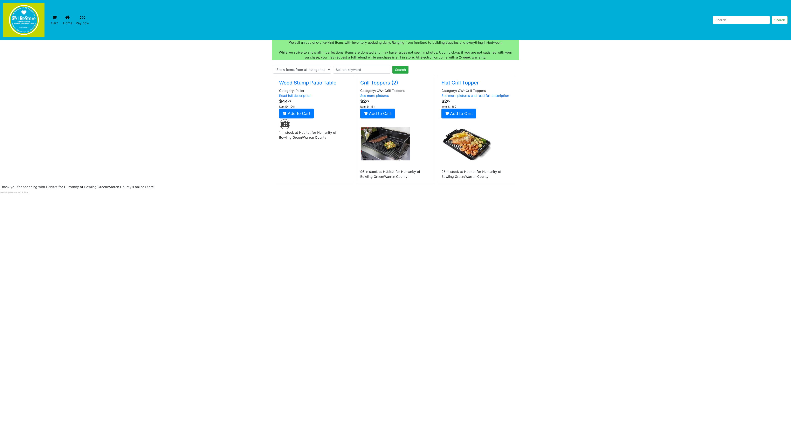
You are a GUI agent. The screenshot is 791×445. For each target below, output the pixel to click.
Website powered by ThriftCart (14, 192)
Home (68, 23)
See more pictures (374, 96)
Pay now (83, 23)
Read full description (295, 96)
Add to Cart (298, 113)
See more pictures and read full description (475, 96)
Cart (54, 23)
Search (779, 20)
